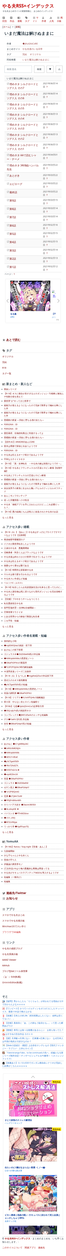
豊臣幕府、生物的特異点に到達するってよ (24, 433)
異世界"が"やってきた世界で (17, 401)
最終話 (13, 192)
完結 (24, 54)
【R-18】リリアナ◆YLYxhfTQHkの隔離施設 (24, 697)
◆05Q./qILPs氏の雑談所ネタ (17, 710)
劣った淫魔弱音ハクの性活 (16, 500)
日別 (4, 20)
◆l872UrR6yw (10, 822)
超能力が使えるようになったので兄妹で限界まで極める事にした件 (33, 407)
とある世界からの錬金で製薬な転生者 (21, 616)
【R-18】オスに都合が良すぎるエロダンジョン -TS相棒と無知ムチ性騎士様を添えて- (34, 395)
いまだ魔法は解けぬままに (35, 59)
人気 (51, 20)
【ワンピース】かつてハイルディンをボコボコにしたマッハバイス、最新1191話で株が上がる (33, 1010)
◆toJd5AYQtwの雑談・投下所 (18, 645)
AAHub (6, 965)
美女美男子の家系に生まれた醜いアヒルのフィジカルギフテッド (33, 490)
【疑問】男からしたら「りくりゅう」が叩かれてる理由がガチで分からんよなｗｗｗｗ (33, 1003)
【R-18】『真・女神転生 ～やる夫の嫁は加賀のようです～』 (33, 463)
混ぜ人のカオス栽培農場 (15, 680)
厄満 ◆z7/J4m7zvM (13, 796)
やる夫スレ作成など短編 (15, 578)
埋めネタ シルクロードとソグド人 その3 (22, 126)
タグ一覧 (6, 373)
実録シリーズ (10, 389)
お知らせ (12, 898)
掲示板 (60, 19)
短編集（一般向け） (13, 877)
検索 (39, 69)
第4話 (12, 242)
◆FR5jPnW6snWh (12, 800)
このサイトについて (12, 1247)
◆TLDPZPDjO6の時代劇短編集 (18, 667)
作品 (12, 20)
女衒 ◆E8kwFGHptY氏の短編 (17, 723)
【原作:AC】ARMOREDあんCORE (19, 442)
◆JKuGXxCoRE (30, 43)
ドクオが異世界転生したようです (19, 544)
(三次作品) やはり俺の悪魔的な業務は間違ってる (27, 868)
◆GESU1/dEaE (11, 757)
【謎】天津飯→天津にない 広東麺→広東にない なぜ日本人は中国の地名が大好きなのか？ (32, 1040)
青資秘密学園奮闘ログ (14, 539)
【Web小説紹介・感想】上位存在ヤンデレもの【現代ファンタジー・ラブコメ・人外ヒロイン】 (33, 1047)
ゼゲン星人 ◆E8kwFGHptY (16, 787)
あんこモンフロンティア (15, 495)
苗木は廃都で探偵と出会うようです (20, 446)
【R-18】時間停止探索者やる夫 (18, 570)
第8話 (12, 209)
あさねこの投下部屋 (13, 649)
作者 (44, 20)
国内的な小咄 (10, 641)
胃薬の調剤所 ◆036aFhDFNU (18, 693)
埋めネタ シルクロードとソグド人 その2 (22, 136)
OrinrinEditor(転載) (12, 982)
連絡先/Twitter (15, 893)
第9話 (12, 200)
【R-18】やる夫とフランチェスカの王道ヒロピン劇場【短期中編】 (33, 469)
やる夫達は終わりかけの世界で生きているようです (28, 556)
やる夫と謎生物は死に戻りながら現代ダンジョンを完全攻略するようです (33, 593)
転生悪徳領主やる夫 (13, 603)
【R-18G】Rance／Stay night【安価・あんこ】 (26, 846)
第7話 (12, 217)
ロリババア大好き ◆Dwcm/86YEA (20, 804)
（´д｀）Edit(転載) (11, 976)
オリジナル (35, 54)
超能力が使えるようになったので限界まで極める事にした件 (32, 484)
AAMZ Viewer (9, 959)
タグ (27, 20)
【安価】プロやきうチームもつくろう (21, 599)
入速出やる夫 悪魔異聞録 (16, 548)
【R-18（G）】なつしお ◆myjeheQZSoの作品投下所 (28, 675)
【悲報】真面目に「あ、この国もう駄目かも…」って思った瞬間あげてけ (32, 1024)
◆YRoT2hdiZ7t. (11, 765)
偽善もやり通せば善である (16, 565)
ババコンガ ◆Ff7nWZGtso (16, 813)
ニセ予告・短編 (11, 620)
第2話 (12, 258)
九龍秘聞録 (9, 851)
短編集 (7, 881)
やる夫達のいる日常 (32, 48)
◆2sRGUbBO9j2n (12, 748)
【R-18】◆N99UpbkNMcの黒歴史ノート (23, 689)
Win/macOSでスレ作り (14, 926)
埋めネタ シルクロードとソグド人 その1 (22, 147)
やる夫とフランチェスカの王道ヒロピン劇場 (25, 475)
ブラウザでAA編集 (11, 931)
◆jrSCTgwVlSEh (11, 761)
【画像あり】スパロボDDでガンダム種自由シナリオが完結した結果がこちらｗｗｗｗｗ (32, 1064)
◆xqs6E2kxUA (11, 774)
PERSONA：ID (10, 424)
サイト (35, 19)
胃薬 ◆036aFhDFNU (13, 778)
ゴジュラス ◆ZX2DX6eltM (16, 783)
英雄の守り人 (10, 859)
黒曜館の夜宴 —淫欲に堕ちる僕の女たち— (24, 420)
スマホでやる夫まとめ (13, 914)
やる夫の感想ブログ (12, 948)
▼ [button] (50, 69)
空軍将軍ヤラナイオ (13, 612)
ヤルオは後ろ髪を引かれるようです (20, 574)
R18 (4, 367)
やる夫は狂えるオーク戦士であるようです (24, 454)
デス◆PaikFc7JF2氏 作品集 (16, 719)
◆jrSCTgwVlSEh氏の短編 (15, 684)
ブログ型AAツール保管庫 (15, 971)
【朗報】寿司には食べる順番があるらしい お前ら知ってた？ (34, 1030)
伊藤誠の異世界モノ (13, 864)
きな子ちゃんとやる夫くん (16, 855)
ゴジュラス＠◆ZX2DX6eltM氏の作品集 (22, 654)
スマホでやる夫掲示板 (13, 920)
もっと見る (7, 517)
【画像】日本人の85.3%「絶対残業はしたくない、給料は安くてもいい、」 (32, 1017)
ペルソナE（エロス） (14, 583)
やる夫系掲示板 (10, 954)
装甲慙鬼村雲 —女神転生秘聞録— (20, 607)
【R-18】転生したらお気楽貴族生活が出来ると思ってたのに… (33, 587)
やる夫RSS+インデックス (28, 6)
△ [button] (59, 69)
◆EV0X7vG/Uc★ (12, 770)
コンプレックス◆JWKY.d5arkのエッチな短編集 (26, 715)
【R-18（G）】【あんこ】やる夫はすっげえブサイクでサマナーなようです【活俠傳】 (33, 534)
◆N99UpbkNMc (11, 752)
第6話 (12, 225)
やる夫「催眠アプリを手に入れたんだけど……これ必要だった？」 (31, 506)
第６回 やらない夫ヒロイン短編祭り (21, 702)
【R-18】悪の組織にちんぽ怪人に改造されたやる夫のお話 (31, 511)
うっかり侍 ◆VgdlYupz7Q (16, 826)
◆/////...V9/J (9, 817)
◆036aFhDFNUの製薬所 (15, 662)
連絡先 (41, 1247)
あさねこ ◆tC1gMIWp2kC (16, 744)
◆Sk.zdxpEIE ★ (11, 809)
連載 (19, 20)
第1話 (12, 267)
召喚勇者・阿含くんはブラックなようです (24, 552)
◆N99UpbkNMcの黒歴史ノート (19, 658)
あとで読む (13, 340)
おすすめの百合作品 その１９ (19, 1034)
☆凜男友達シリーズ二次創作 (17, 671)
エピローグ (15, 184)
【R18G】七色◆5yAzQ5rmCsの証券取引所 (24, 706)
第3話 (12, 250)
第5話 (12, 234)
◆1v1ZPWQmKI (11, 791)
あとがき (14, 175)
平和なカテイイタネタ (14, 459)
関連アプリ (30, 1247)
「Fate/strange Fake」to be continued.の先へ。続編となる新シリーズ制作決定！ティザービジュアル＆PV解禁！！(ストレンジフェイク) (33, 1055)
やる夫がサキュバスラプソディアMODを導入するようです (31, 872)
